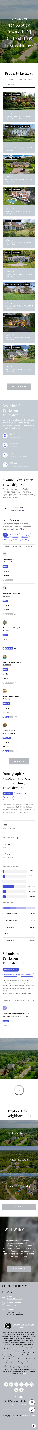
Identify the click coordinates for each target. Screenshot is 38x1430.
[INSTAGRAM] (11, 1384)
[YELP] (21, 1384)
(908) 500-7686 (12, 1305)
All (6, 535)
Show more (19, 761)
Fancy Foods (7, 559)
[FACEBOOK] (6, 1384)
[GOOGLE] (31, 1384)
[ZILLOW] (16, 1390)
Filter (11, 85)
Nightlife (25, 539)
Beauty (16, 539)
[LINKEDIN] (16, 1384)
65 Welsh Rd (7, 665)
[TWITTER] (26, 1384)
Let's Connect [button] (19, 1269)
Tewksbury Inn (8, 731)
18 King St (6, 630)
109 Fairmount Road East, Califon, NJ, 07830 (15, 1016)
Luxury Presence (19, 1404)
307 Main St (7, 596)
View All (19, 1207)
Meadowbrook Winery (10, 628)
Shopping (27, 535)
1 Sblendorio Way (8, 562)
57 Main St (6, 699)
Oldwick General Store (11, 696)
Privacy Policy (28, 1416)
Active (7, 539)
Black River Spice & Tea (11, 662)
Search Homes (19, 386)
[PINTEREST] (21, 1390)
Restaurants (15, 535)
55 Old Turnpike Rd (9, 733)
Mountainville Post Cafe (11, 593)
